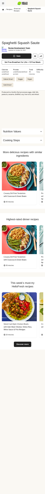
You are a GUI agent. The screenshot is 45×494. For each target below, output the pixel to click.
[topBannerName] (22, 17)
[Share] (41, 56)
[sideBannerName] (22, 112)
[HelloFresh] (22, 3)
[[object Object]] (35, 56)
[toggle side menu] (3, 3)
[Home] (3, 9)
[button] (22, 131)
